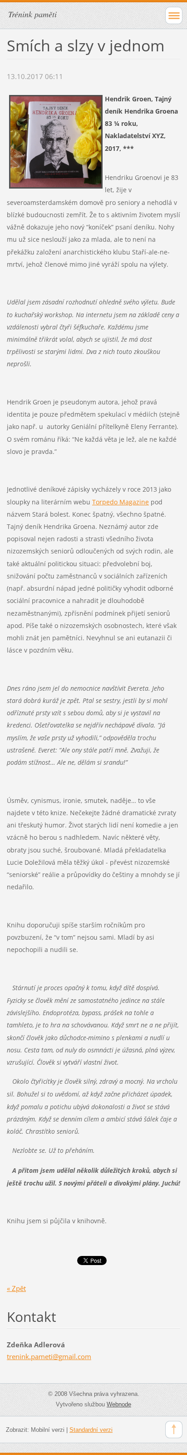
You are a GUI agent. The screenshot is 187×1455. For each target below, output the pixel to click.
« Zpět (16, 1288)
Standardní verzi (91, 1429)
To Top (173, 1429)
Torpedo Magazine (120, 502)
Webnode (119, 1404)
